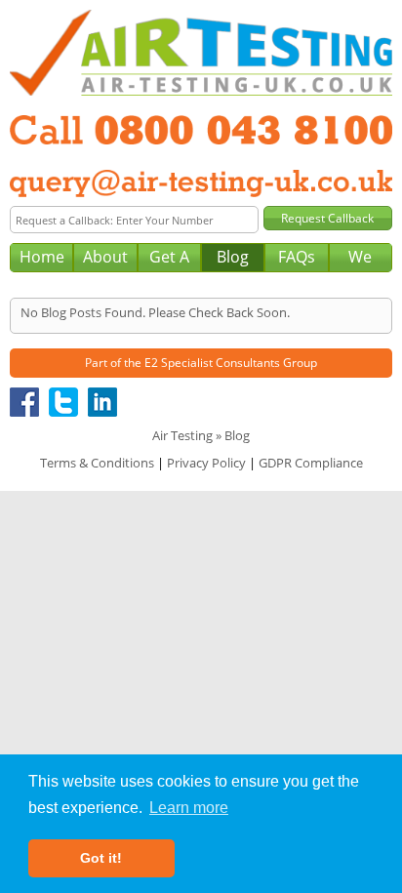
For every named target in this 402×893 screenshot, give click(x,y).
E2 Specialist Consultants (212, 362)
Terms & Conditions (97, 462)
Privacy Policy (206, 462)
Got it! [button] (101, 858)
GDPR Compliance (311, 462)
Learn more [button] (188, 807)
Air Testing (182, 435)
